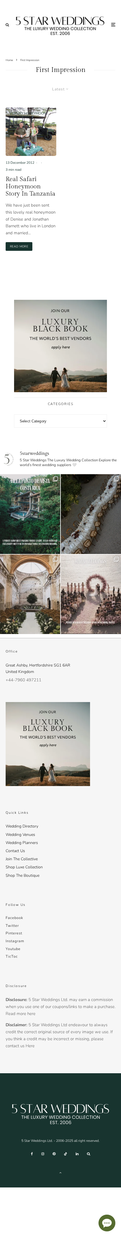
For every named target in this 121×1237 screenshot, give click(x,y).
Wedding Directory (22, 826)
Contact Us (15, 850)
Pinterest (14, 933)
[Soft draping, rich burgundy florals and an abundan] (91, 514)
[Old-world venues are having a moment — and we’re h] (30, 594)
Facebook (14, 917)
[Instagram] (42, 1154)
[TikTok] (65, 1154)
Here (30, 1046)
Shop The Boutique (22, 875)
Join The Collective (22, 859)
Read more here (20, 1013)
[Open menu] (113, 24)
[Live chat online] (106, 1223)
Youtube (13, 948)
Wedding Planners (22, 842)
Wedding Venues (20, 834)
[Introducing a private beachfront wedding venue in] (91, 594)
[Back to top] (60, 1172)
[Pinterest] (54, 1154)
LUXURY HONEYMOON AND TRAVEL (28, 115)
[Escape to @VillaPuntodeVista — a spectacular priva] (30, 514)
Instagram (15, 941)
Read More (21, 246)
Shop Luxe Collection (24, 867)
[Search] (7, 24)
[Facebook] (32, 1154)
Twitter (12, 925)
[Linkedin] (77, 1154)
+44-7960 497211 (23, 680)
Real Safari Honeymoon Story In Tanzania (30, 187)
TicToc (12, 956)
